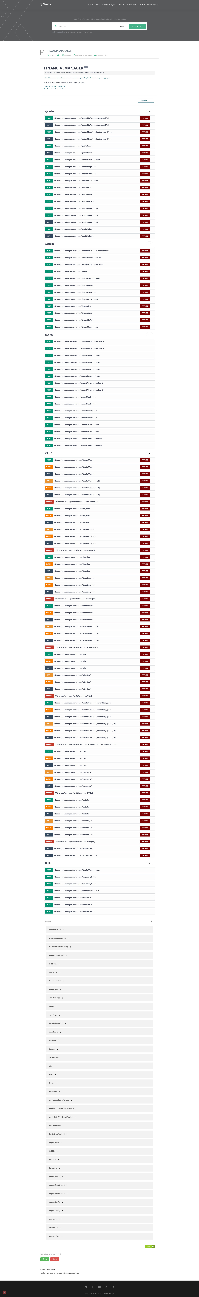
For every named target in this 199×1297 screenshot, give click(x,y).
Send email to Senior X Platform (56, 89)
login (57, 1273)
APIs (97, 5)
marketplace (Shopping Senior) (101, 19)
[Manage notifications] (4, 1292)
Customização (70, 32)
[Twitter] (86, 1287)
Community (131, 5)
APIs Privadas (84, 19)
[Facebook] (93, 1287)
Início (90, 5)
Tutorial (78, 32)
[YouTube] (99, 1287)
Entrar (142, 5)
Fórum (121, 5)
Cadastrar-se (153, 5)
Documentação (108, 5)
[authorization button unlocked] (152, 118)
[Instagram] (106, 1287)
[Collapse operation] (149, 111)
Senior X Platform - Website (54, 86)
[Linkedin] (113, 1287)
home (75, 19)
